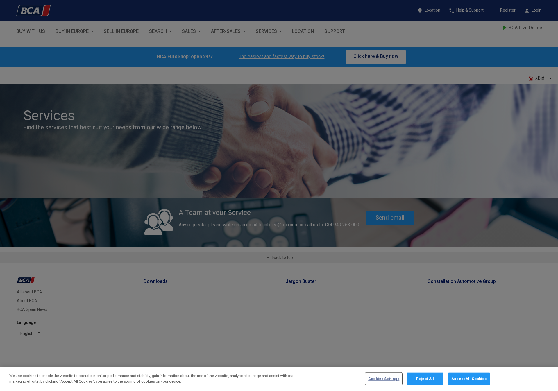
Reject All (425, 378)
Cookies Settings (383, 378)
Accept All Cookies (469, 378)
